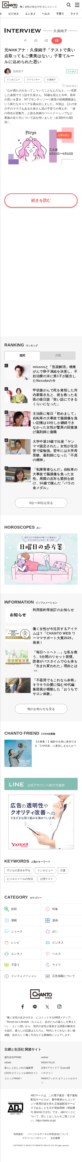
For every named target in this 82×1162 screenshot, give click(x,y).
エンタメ (30, 13)
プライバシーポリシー (34, 1138)
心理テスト (46, 878)
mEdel (7, 1062)
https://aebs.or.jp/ (46, 1120)
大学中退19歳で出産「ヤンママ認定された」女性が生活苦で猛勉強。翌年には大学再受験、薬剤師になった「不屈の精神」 (55, 451)
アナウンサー (33, 79)
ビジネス (13, 13)
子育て (60, 13)
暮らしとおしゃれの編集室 (18, 1067)
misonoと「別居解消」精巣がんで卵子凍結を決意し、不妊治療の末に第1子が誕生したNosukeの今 (55, 373)
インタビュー (13, 79)
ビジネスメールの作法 (20, 878)
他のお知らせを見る (41, 709)
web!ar (44, 1057)
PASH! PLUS (48, 1062)
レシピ (15, 942)
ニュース (17, 931)
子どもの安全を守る (18, 870)
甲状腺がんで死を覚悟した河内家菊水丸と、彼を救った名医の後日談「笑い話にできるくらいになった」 (55, 397)
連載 (14, 920)
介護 (62, 870)
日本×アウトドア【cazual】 (56, 1067)
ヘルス (46, 13)
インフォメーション (24, 976)
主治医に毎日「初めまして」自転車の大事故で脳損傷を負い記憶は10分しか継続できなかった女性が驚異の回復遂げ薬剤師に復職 (55, 423)
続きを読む (41, 200)
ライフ (74, 13)
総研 (14, 909)
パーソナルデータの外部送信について (48, 1134)
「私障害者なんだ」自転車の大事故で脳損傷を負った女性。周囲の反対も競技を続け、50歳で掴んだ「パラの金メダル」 (55, 479)
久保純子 (51, 79)
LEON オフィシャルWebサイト (21, 1073)
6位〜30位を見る (41, 503)
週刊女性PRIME (12, 1057)
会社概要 (55, 1138)
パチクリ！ (47, 1073)
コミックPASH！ (13, 1078)
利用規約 (18, 1134)
